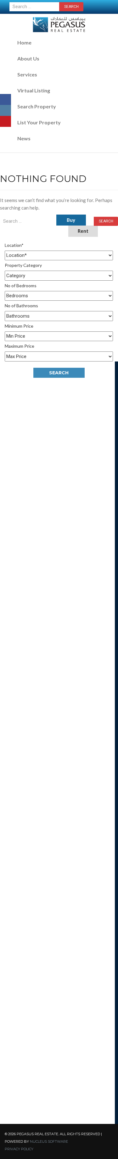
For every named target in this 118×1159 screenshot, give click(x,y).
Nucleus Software (49, 1141)
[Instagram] (5, 110)
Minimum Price (19, 326)
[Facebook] (5, 99)
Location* (14, 245)
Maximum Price (19, 346)
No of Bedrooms (21, 285)
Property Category (23, 265)
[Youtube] (5, 121)
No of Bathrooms (21, 305)
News (24, 138)
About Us (28, 58)
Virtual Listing (33, 90)
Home (24, 42)
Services (27, 74)
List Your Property (39, 122)
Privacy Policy (19, 1149)
